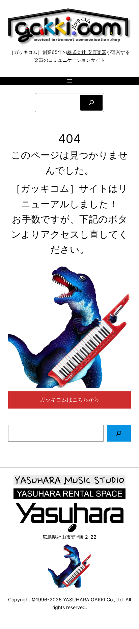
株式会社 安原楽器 (86, 52)
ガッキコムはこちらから (69, 399)
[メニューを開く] (69, 81)
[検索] (91, 103)
